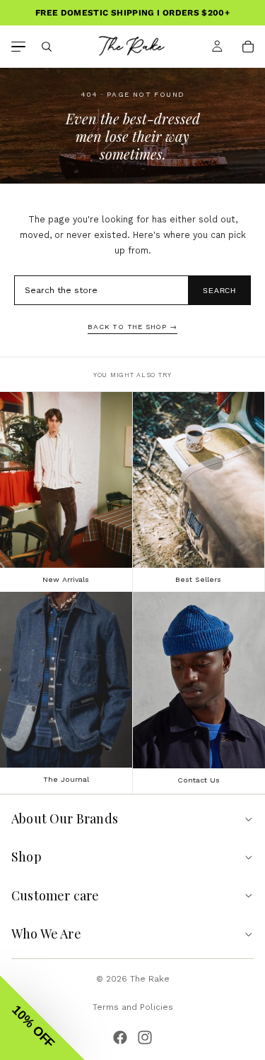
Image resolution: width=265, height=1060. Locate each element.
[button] (42, 1017)
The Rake (150, 979)
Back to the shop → (132, 326)
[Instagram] (144, 1037)
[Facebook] (120, 1037)
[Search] (46, 46)
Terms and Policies (133, 1007)
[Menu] (18, 47)
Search (219, 290)
